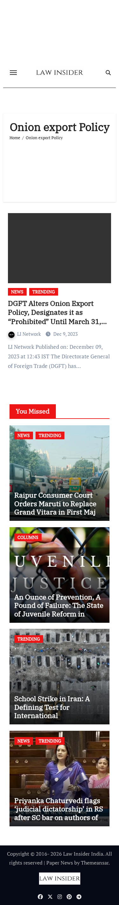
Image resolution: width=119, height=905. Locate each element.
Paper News (59, 862)
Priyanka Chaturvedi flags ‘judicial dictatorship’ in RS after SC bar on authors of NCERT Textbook (58, 813)
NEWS (17, 292)
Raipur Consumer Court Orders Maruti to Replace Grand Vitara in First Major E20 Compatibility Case (58, 507)
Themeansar (95, 862)
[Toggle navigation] (13, 72)
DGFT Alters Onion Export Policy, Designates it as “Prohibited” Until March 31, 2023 (54, 316)
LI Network (29, 334)
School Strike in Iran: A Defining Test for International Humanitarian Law (52, 711)
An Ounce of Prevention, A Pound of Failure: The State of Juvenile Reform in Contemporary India (58, 609)
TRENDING (43, 292)
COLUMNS (27, 537)
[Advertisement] (59, 168)
